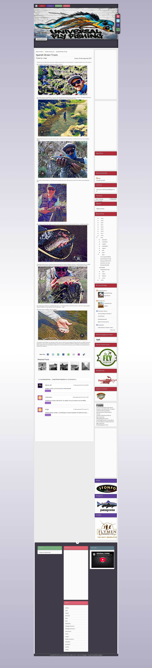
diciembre (104, 239)
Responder (48, 390)
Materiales (68, 623)
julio (103, 250)
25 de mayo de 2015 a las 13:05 (81, 397)
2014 (102, 280)
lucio (66, 621)
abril (103, 271)
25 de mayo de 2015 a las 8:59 (81, 385)
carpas (67, 613)
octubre (104, 244)
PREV (2, 25)
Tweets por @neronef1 (45, 552)
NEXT (149, 25)
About (42, 6)
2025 (102, 220)
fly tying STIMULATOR (105, 261)
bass (66, 610)
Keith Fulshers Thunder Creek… (106, 327)
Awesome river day (105, 263)
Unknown (48, 397)
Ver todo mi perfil (100, 180)
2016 (102, 235)
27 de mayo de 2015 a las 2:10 (81, 409)
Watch (66, 6)
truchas (67, 647)
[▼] (98, 237)
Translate (100, 201)
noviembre (105, 242)
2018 (102, 231)
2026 (102, 218)
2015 (102, 237)
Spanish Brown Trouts (47, 55)
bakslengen (101, 325)
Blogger (85, 655)
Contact (50, 6)
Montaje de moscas (70, 628)
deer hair (67, 615)
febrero (104, 276)
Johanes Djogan (98, 655)
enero (103, 278)
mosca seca (68, 631)
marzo (103, 273)
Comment (71, 379)
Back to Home (39, 51)
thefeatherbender (102, 319)
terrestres (67, 644)
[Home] (36, 6)
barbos (67, 608)
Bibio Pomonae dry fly (103, 322)
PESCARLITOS (101, 301)
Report (58, 6)
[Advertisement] (105, 74)
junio (103, 252)
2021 (102, 225)
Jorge (47, 409)
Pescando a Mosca (102, 311)
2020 (102, 227)
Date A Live (73, 655)
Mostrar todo (112, 330)
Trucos (67, 649)
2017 (102, 233)
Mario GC (48, 385)
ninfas (66, 634)
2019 (102, 229)
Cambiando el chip (104, 269)
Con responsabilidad (105, 256)
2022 (102, 222)
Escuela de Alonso (102, 290)
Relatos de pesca (49, 51)
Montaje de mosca (69, 626)
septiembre (105, 246)
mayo (103, 254)
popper (67, 636)
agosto (104, 248)
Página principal (100, 208)
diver (66, 618)
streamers (67, 641)
